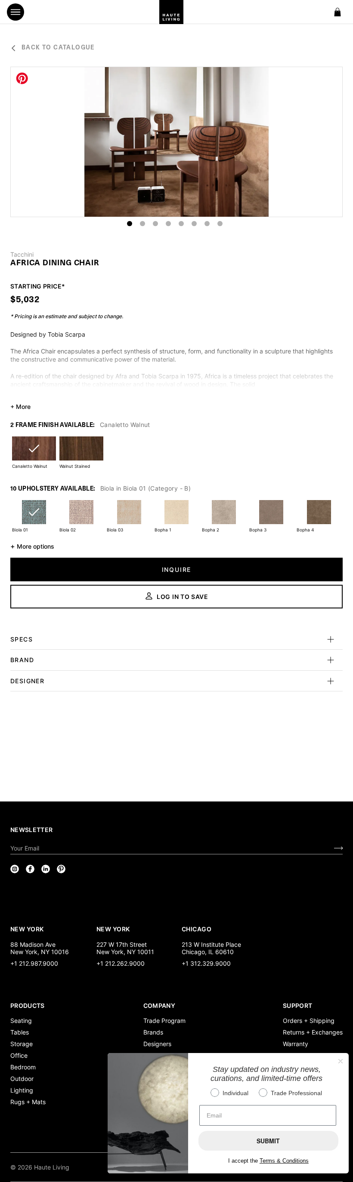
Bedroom (23, 1067)
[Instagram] (14, 869)
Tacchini (22, 255)
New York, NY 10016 (39, 951)
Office (19, 1055)
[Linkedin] (45, 869)
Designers (157, 1043)
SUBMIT (268, 1140)
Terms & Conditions (284, 1160)
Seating (21, 1020)
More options (32, 546)
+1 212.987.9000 (34, 963)
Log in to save (182, 596)
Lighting (21, 1090)
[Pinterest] (61, 869)
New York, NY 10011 (125, 951)
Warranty (295, 1043)
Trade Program (164, 1020)
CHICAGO (196, 928)
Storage (21, 1043)
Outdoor (22, 1078)
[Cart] (337, 12)
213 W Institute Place (211, 944)
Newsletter (31, 829)
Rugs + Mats (28, 1101)
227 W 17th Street (121, 944)
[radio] (34, 453)
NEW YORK (27, 928)
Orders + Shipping (308, 1020)
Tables (19, 1032)
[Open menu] (15, 12)
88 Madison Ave (33, 944)
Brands (153, 1032)
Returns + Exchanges (313, 1032)
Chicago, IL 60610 (208, 951)
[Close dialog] (340, 1061)
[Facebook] (30, 869)
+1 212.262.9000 (120, 963)
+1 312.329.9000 (206, 963)
